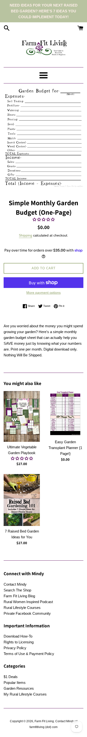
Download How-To (18, 636)
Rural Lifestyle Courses (22, 608)
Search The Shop (17, 590)
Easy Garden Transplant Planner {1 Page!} (65, 448)
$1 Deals (11, 677)
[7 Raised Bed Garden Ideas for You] (22, 500)
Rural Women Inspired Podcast (28, 602)
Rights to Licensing (19, 642)
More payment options (43, 293)
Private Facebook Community (27, 613)
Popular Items (15, 682)
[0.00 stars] (44, 219)
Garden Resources (19, 688)
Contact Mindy (15, 584)
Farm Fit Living (44, 721)
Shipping (25, 235)
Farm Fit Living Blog (19, 596)
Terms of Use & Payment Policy (29, 654)
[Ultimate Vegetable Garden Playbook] (22, 416)
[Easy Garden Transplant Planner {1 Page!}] (65, 414)
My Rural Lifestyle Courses (25, 694)
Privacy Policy (15, 648)
